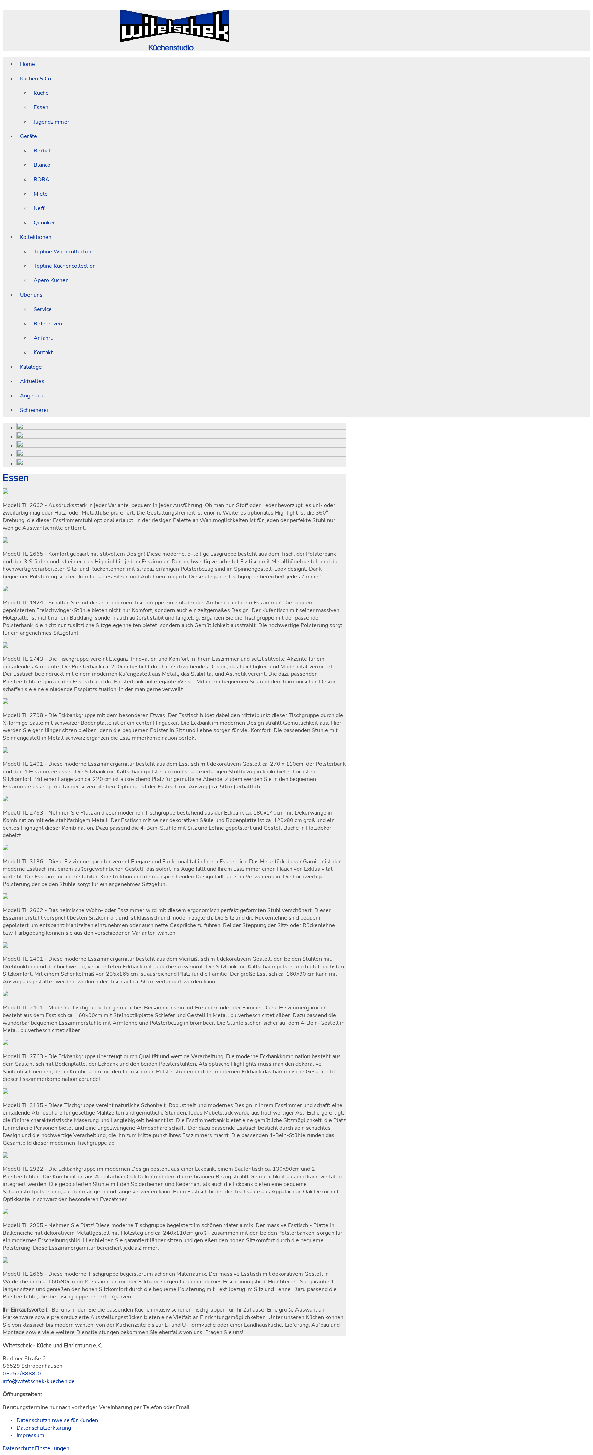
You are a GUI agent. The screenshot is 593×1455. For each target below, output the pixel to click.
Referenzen (48, 323)
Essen (41, 107)
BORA (41, 179)
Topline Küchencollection (65, 266)
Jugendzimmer (51, 122)
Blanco (42, 165)
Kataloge (31, 367)
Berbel (42, 150)
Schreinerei (34, 410)
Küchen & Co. (36, 78)
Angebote (32, 396)
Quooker (44, 223)
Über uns (31, 295)
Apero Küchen (51, 280)
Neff (39, 208)
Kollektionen (35, 237)
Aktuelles (32, 381)
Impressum (30, 1435)
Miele (41, 194)
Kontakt (43, 352)
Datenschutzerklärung (43, 1428)
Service (43, 309)
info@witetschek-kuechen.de (39, 1381)
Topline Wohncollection (63, 251)
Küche (41, 93)
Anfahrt (43, 338)
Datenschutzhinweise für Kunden (57, 1420)
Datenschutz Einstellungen (36, 1448)
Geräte (28, 136)
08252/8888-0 (22, 1373)
